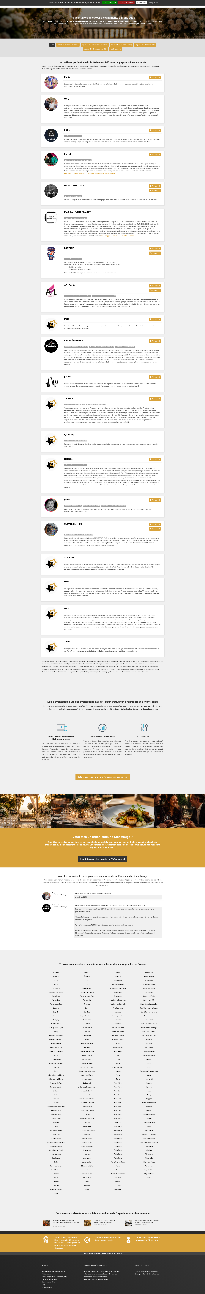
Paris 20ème (118, 1126)
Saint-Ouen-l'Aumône (149, 1032)
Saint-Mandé (149, 1020)
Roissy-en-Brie (149, 976)
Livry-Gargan (87, 1150)
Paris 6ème (118, 1146)
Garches (87, 1012)
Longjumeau (87, 1158)
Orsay (118, 1059)
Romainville (149, 980)
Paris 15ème (118, 1103)
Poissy (118, 1170)
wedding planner (115, 49)
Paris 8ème (118, 1154)
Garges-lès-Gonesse (87, 1016)
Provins (118, 1182)
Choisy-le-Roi (56, 1118)
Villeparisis (149, 1146)
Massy (87, 1182)
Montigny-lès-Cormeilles (118, 1004)
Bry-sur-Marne (56, 1059)
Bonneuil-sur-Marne (56, 1036)
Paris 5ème (118, 1142)
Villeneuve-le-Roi (149, 1138)
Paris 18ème (118, 1114)
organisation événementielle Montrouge (95, 1279)
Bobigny (56, 1020)
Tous (52, 45)
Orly (118, 1055)
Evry (87, 980)
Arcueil (56, 984)
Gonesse (87, 1032)
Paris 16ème (118, 1107)
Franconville (87, 1000)
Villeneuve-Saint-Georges (149, 1142)
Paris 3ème (118, 1134)
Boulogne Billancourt (56, 1039)
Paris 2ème (118, 1130)
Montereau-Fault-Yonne (118, 988)
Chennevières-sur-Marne (56, 1107)
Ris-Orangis (149, 972)
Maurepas (87, 1186)
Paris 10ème (118, 1083)
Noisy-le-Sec (118, 1051)
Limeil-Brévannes (87, 1146)
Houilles (87, 1047)
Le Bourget (87, 1083)
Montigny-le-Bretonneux (118, 1000)
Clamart (56, 1122)
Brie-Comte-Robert (56, 1051)
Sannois (149, 1039)
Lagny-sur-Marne (87, 1075)
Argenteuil (56, 988)
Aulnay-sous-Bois (56, 1004)
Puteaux (118, 1186)
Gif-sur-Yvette (87, 1028)
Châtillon (56, 1091)
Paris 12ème (118, 1091)
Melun (118, 972)
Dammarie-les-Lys (56, 1166)
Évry (87, 984)
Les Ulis (87, 1134)
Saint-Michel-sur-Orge (149, 1028)
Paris (118, 1079)
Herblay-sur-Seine (87, 1043)
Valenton (149, 1107)
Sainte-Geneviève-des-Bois (149, 1004)
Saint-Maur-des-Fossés (149, 1024)
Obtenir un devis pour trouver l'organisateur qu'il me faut (102, 777)
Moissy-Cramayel (118, 984)
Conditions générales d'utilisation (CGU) (54, 1276)
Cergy (56, 1071)
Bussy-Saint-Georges (56, 1063)
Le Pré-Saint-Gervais (87, 1111)
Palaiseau (118, 1071)
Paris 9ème (118, 1158)
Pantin (118, 1075)
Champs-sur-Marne (56, 1079)
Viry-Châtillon (149, 1170)
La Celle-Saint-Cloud (87, 1067)
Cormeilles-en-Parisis (56, 1150)
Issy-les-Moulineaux (87, 1051)
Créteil (56, 1162)
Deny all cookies (126, 3)
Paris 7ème (118, 1150)
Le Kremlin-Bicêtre (87, 1091)
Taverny (149, 1087)
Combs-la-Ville (56, 1138)
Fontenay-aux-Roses (87, 992)
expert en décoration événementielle (95, 45)
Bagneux (56, 1008)
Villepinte (149, 1150)
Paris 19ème (118, 1118)
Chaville (56, 1099)
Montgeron (118, 996)
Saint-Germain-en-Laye (149, 1012)
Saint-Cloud (149, 992)
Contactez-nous (47, 1287)
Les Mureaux (87, 1126)
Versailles (149, 1118)
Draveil (56, 1178)
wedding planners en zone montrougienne (117, 236)
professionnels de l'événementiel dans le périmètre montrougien (89, 173)
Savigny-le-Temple (149, 1051)
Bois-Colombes (56, 1024)
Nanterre (118, 1020)
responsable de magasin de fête (95, 49)
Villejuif (148, 1126)
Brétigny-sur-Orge (56, 1047)
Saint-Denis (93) (148, 1000)
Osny (118, 1063)
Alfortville (56, 976)
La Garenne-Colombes (87, 1071)
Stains (149, 1075)
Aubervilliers (56, 1000)
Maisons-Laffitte (87, 1166)
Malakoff (87, 1170)
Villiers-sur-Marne (149, 1162)
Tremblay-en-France (149, 1103)
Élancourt (56, 1186)
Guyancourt (87, 1039)
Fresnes (87, 1004)
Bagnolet (56, 1012)
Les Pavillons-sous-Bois (87, 1130)
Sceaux (149, 1059)
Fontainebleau (87, 988)
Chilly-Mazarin (56, 1114)
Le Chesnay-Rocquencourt (87, 1087)
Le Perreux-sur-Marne (87, 1099)
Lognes (87, 1154)
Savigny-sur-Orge (149, 1055)
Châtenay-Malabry (56, 1087)
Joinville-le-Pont (87, 1059)
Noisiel (118, 1043)
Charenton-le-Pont (56, 1083)
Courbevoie (56, 1158)
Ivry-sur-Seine (87, 1055)
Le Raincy (87, 1114)
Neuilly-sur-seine (118, 1036)
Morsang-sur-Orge (118, 1016)
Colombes (56, 1134)
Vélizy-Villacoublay (149, 1114)
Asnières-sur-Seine (56, 992)
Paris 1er (118, 1122)
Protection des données (49, 1279)
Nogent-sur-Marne (118, 1039)
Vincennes (149, 1166)
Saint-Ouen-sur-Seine (148, 1036)
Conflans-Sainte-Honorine (56, 1142)
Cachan (56, 1067)
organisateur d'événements (145, 45)
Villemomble (149, 1130)
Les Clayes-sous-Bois (87, 1118)
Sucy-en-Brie (149, 1079)
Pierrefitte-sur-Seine (118, 1162)
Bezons (56, 1016)
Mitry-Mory (118, 980)
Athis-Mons (56, 996)
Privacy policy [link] (153, 3)
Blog (43, 1284)
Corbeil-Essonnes (56, 1146)
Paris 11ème (118, 1087)
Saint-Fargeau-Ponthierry (149, 1008)
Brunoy (56, 1055)
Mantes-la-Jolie (87, 1174)
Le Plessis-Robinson (87, 1103)
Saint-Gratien (149, 1016)
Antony (56, 980)
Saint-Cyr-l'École (149, 996)
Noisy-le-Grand (118, 1047)
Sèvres (149, 1067)
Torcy (149, 1095)
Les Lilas (87, 1122)
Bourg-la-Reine (56, 1043)
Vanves (149, 1111)
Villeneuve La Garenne (148, 1134)
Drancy (56, 1174)
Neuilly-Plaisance (118, 1028)
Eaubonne (56, 1182)
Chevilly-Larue (56, 1111)
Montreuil (118, 1012)
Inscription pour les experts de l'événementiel (102, 859)
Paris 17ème (118, 1111)
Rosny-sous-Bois (149, 984)
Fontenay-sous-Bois (87, 996)
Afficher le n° (156, 190)
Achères (56, 972)
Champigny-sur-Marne (56, 1075)
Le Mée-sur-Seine (87, 1095)
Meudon (118, 976)
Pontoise (118, 1178)
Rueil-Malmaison (149, 988)
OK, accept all (110, 3)
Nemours (118, 1024)
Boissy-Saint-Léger (56, 1028)
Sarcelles (149, 1043)
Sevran (149, 1063)
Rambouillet (118, 1189)
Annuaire (45, 1271)
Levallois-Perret (87, 1138)
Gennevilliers (87, 1020)
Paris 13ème (118, 1095)
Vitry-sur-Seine (149, 1174)
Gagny (87, 1008)
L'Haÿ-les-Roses (87, 1142)
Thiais (149, 1091)
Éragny (56, 1193)
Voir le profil (155, 77)
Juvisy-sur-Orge (87, 1063)
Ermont (87, 972)
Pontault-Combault (118, 1174)
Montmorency (118, 1008)
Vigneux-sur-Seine (149, 1122)
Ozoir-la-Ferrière (118, 1067)
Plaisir (118, 1166)
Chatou (56, 1095)
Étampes (87, 976)
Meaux (87, 1189)
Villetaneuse (149, 1154)
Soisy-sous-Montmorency (149, 1071)
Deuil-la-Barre (56, 1170)
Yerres (149, 1178)
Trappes (149, 1099)
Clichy (56, 1126)
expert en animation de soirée (67, 45)
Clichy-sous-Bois (56, 1130)
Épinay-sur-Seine (56, 1189)
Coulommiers (56, 1154)
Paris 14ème (118, 1099)
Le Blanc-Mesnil (87, 1079)
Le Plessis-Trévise (87, 1107)
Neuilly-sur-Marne (118, 1032)
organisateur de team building (121, 45)
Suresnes (149, 1083)
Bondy (56, 1032)
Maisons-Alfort (87, 1162)
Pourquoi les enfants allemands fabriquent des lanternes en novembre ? (66, 1222)
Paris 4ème (118, 1138)
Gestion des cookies (48, 1282)
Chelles (56, 1103)
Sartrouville (149, 1047)
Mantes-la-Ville (87, 1178)
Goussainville (87, 1036)
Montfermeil (118, 992)
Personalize (141, 3)
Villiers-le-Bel (149, 1158)
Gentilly (87, 1024)
